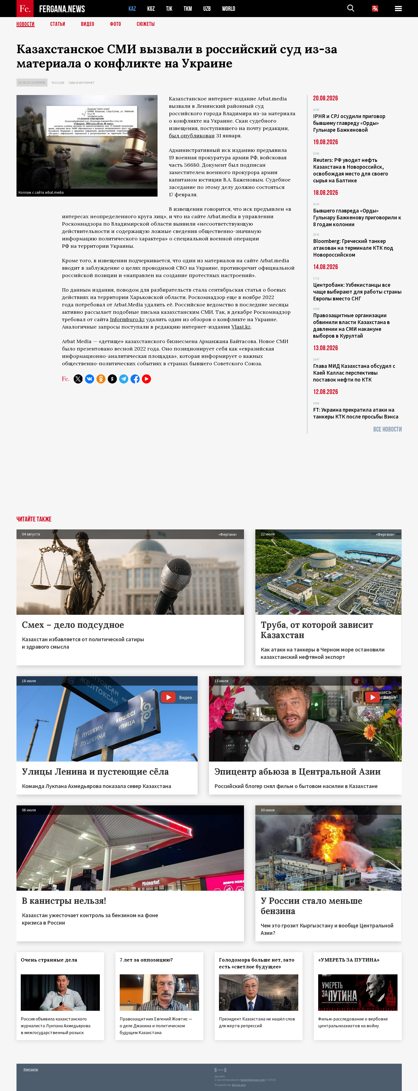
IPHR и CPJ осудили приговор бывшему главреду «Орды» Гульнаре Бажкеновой (349, 123)
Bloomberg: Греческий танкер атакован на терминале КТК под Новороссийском (353, 248)
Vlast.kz (241, 326)
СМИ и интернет (82, 83)
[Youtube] (146, 378)
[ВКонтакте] (89, 378)
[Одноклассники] (100, 378)
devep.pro (239, 1084)
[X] (78, 378)
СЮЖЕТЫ (146, 24)
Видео (87, 24)
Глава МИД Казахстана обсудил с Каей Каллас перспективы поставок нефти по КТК (354, 372)
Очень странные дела (49, 960)
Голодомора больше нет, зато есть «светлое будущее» (256, 963)
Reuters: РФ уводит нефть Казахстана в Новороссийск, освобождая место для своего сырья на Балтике (350, 170)
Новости (25, 24)
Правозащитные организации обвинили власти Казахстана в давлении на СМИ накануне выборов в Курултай (351, 325)
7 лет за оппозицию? (146, 960)
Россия (58, 83)
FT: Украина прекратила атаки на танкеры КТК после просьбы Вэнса (355, 413)
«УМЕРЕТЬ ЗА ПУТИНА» (349, 960)
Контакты (31, 1069)
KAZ (132, 8)
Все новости (387, 429)
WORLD (228, 8)
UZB (207, 8)
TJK (169, 8)
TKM (188, 8)
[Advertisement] (209, 473)
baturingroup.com (253, 1079)
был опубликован (192, 135)
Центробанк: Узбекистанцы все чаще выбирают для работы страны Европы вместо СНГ (357, 291)
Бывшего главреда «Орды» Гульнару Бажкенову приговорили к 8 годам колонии (357, 217)
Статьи (57, 24)
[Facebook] (135, 378)
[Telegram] (123, 378)
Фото (115, 24)
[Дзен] (112, 378)
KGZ (151, 8)
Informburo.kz (127, 319)
